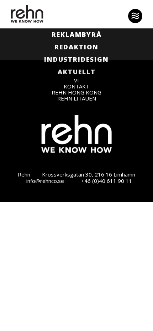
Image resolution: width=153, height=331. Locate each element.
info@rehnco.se (45, 181)
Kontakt (76, 86)
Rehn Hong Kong (76, 92)
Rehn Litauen (76, 99)
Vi (76, 80)
